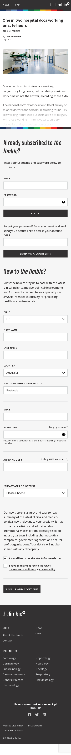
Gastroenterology (14, 674)
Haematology (11, 685)
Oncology (41, 669)
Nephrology (43, 658)
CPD (38, 633)
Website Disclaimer (13, 725)
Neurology (42, 663)
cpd (17, 4)
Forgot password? (58, 427)
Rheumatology (45, 679)
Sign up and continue (22, 589)
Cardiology (9, 658)
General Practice (13, 679)
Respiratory (43, 674)
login (35, 213)
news (6, 4)
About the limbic (13, 635)
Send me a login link (35, 253)
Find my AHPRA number (52, 459)
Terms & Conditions (13, 730)
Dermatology (11, 663)
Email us (35, 708)
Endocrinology (12, 669)
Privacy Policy (35, 725)
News (39, 628)
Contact (7, 640)
